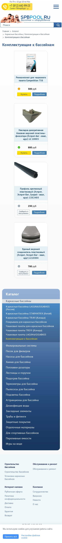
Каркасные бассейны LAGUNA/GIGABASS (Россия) (28, 308)
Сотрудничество (40, 491)
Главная (5, 31)
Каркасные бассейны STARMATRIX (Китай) (28, 313)
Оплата (8, 507)
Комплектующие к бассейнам (37, 34)
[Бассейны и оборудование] (30, 18)
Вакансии (37, 496)
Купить (24, 94)
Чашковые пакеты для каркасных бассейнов (30, 326)
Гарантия (9, 511)
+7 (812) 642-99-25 (19, 5)
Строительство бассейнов (17, 471)
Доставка (9, 503)
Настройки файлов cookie (30, 536)
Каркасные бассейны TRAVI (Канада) (25, 317)
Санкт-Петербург (18, 8)
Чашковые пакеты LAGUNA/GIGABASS (26, 334)
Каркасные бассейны (14, 34)
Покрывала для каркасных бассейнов (26, 321)
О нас (35, 504)
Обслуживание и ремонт (44, 469)
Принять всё (11, 536)
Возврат (8, 515)
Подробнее (39, 94)
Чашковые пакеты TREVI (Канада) (24, 330)
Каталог (15, 31)
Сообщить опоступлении (23, 212)
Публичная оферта (13, 491)
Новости (37, 500)
